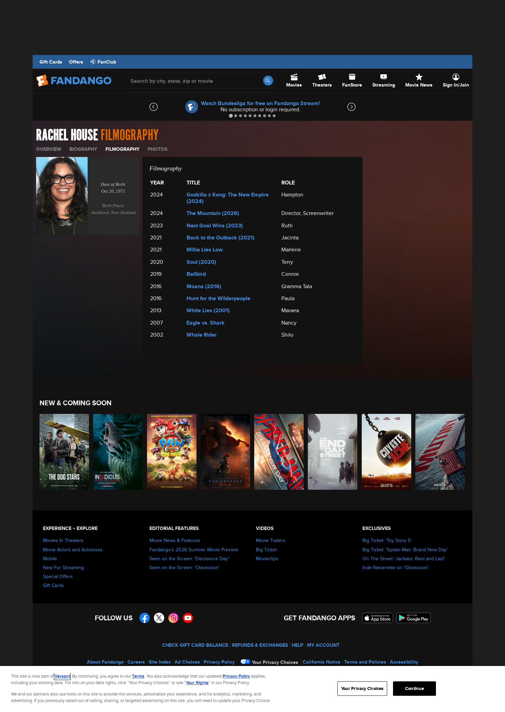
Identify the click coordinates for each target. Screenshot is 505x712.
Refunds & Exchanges (260, 645)
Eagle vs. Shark (206, 323)
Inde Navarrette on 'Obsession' (395, 567)
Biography (83, 149)
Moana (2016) (204, 286)
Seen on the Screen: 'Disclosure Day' (189, 558)
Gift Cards (51, 62)
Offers (76, 62)
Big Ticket (266, 549)
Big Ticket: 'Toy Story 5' (387, 540)
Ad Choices (187, 661)
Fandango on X (159, 618)
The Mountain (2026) (213, 213)
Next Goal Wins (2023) (215, 225)
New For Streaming (63, 567)
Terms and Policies (365, 661)
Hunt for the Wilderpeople (218, 298)
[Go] (268, 81)
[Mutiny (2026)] (440, 452)
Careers (136, 661)
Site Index (160, 661)
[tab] (231, 115)
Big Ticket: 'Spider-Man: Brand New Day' (405, 549)
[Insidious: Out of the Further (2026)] (118, 452)
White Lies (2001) (208, 310)
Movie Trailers (270, 540)
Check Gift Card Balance (195, 645)
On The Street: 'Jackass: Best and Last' (403, 558)
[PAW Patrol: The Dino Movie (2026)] (172, 452)
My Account (323, 645)
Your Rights (197, 682)
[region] (252, 689)
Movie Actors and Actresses (73, 549)
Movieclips (267, 558)
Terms (138, 676)
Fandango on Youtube (188, 618)
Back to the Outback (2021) (221, 237)
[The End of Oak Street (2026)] (333, 452)
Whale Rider (202, 335)
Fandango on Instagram (173, 618)
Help (297, 645)
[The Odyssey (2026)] (226, 452)
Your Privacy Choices (275, 662)
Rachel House (67, 135)
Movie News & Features (174, 540)
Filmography (122, 149)
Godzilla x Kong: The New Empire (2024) (228, 198)
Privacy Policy (219, 661)
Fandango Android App (413, 618)
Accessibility (404, 661)
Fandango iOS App (377, 618)
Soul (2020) (201, 262)
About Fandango (105, 661)
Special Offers (58, 576)
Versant (62, 676)
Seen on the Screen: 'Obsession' (184, 567)
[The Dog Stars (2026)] (65, 452)
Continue (414, 688)
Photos (157, 149)
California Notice (321, 661)
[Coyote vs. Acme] (387, 452)
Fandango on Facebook (144, 618)
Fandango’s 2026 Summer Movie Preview (193, 549)
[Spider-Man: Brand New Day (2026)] (279, 452)
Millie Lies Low (205, 249)
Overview (48, 149)
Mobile (50, 558)
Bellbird (196, 274)
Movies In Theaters (63, 540)
